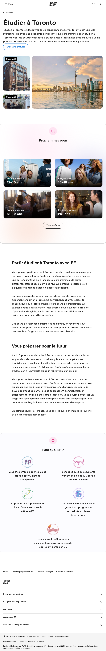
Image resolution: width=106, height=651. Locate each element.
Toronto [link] (69, 571)
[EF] (53, 4)
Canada (9, 13)
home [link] (5, 571)
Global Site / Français (15, 636)
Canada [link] (59, 571)
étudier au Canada (46, 296)
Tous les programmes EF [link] (22, 571)
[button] (9, 4)
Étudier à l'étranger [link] (44, 571)
